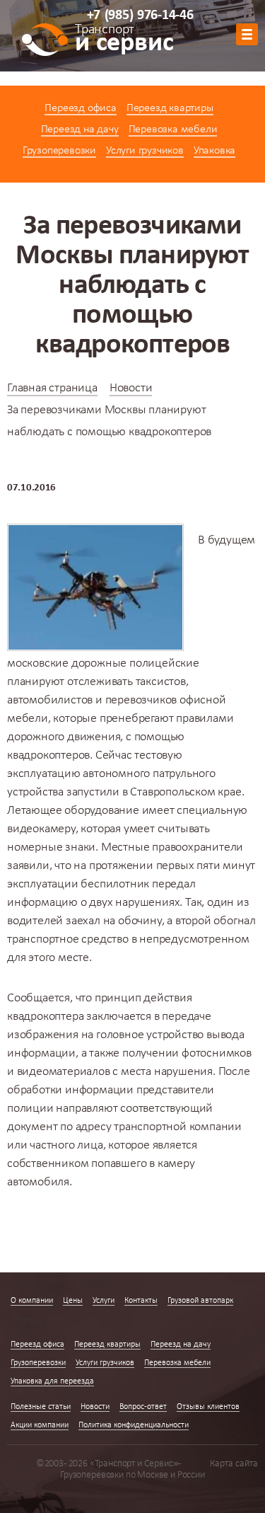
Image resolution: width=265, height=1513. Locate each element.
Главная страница (52, 388)
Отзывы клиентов (208, 1407)
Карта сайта (234, 1464)
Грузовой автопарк (200, 1300)
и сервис (124, 40)
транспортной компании (178, 1127)
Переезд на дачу (80, 129)
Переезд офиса (80, 108)
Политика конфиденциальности (133, 1425)
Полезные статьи (41, 1407)
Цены (73, 1300)
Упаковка (214, 150)
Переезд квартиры (169, 108)
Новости (131, 388)
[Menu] (247, 34)
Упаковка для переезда (52, 1381)
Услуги (103, 1300)
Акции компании (40, 1425)
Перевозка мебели (173, 129)
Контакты (141, 1300)
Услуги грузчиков (145, 150)
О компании (32, 1300)
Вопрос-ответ (143, 1407)
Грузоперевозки (59, 150)
